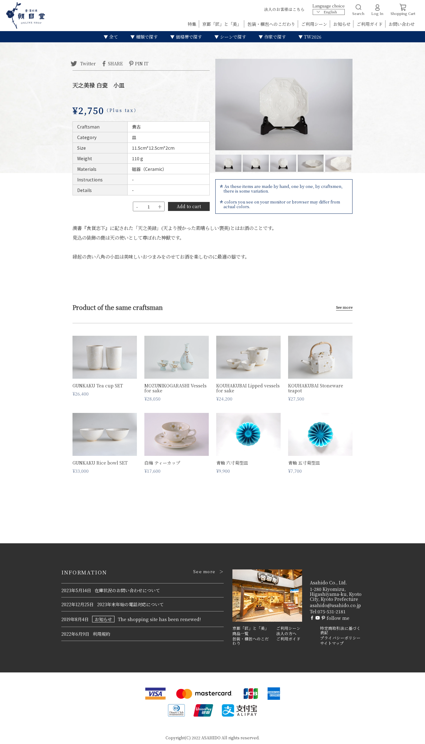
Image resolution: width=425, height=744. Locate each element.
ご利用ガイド (370, 24)
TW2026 (312, 36)
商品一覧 (240, 633)
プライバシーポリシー (340, 638)
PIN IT (141, 63)
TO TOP (410, 735)
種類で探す (146, 36)
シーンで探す (232, 36)
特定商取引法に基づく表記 (340, 630)
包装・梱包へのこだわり (272, 24)
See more (344, 307)
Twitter (87, 63)
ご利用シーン (315, 24)
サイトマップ (332, 643)
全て (113, 36)
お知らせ (342, 24)
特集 (193, 24)
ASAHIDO (211, 738)
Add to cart (189, 206)
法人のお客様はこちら (284, 9)
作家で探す (274, 36)
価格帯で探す (188, 36)
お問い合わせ (402, 24)
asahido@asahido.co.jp (335, 605)
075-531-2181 (332, 611)
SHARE (115, 63)
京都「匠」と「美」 (222, 24)
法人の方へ (286, 633)
